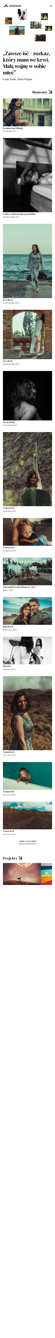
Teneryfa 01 (8, 831)
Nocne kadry (9, 422)
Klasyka (7, 666)
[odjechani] (12, 6)
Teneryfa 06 (9, 507)
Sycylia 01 (7, 360)
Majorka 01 (8, 626)
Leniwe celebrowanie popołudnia (19, 213)
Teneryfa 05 (9, 547)
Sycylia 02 (8, 299)
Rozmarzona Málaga (13, 128)
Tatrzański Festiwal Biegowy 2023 (19, 587)
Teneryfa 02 (9, 791)
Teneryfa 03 (9, 752)
